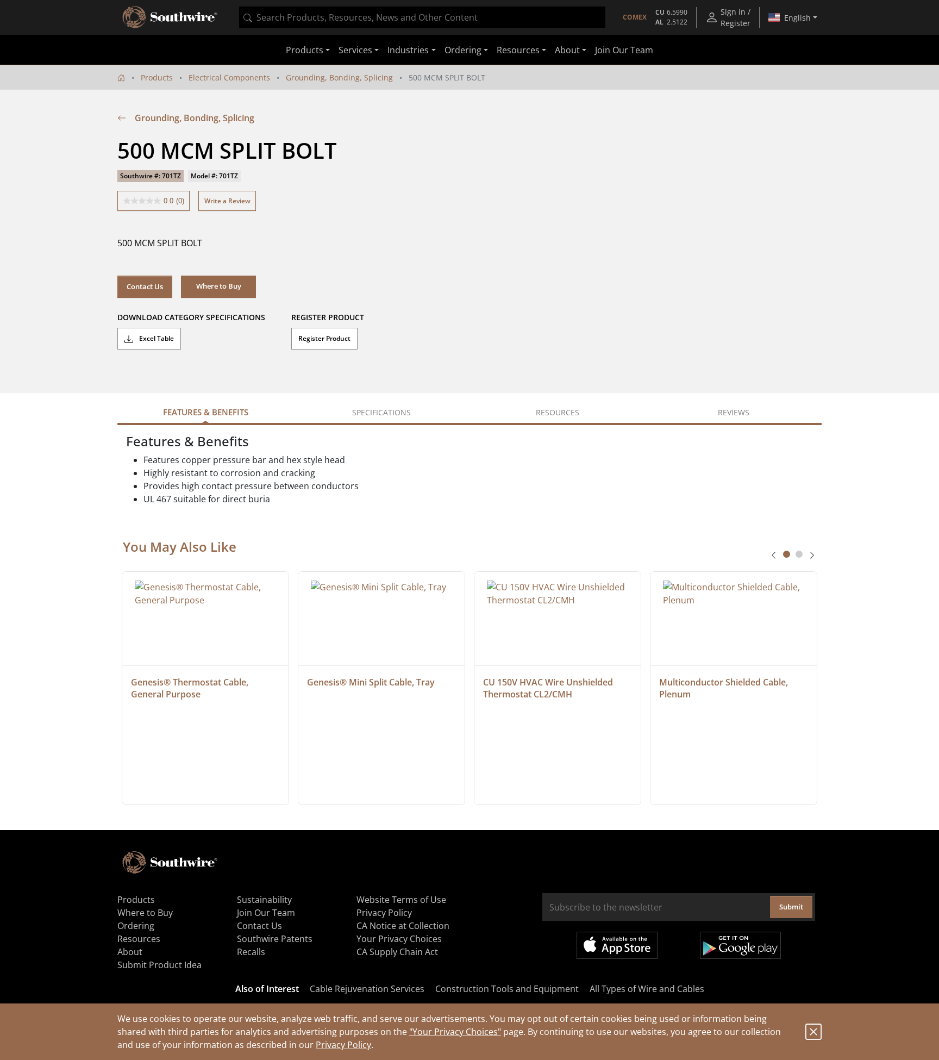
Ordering (135, 926)
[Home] (121, 77)
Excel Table (155, 338)
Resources (138, 939)
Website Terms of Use (401, 900)
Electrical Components (229, 77)
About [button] (567, 50)
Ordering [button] (463, 50)
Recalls (251, 952)
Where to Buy (145, 913)
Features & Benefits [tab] (205, 412)
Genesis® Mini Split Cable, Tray (371, 682)
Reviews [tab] (733, 412)
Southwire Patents (274, 939)
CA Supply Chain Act (397, 952)
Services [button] (355, 50)
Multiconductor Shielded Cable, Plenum (724, 688)
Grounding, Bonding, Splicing (339, 77)
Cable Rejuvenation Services (367, 989)
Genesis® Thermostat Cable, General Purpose (191, 688)
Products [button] (304, 50)
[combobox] (422, 17)
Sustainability (264, 900)
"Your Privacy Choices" (455, 1032)
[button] (218, 286)
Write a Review (227, 200)
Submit (791, 907)
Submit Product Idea (159, 965)
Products (157, 77)
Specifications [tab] (381, 412)
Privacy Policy (343, 1045)
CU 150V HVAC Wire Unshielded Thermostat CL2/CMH (549, 688)
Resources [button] (518, 50)
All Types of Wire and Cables (647, 989)
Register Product (324, 338)
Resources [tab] (557, 412)
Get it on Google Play (740, 945)
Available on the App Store (617, 945)
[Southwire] (170, 17)
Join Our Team (624, 50)
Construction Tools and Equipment (507, 989)
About (129, 952)
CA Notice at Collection (402, 926)
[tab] (786, 554)
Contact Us (145, 286)
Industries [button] (408, 50)
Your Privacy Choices (399, 939)
